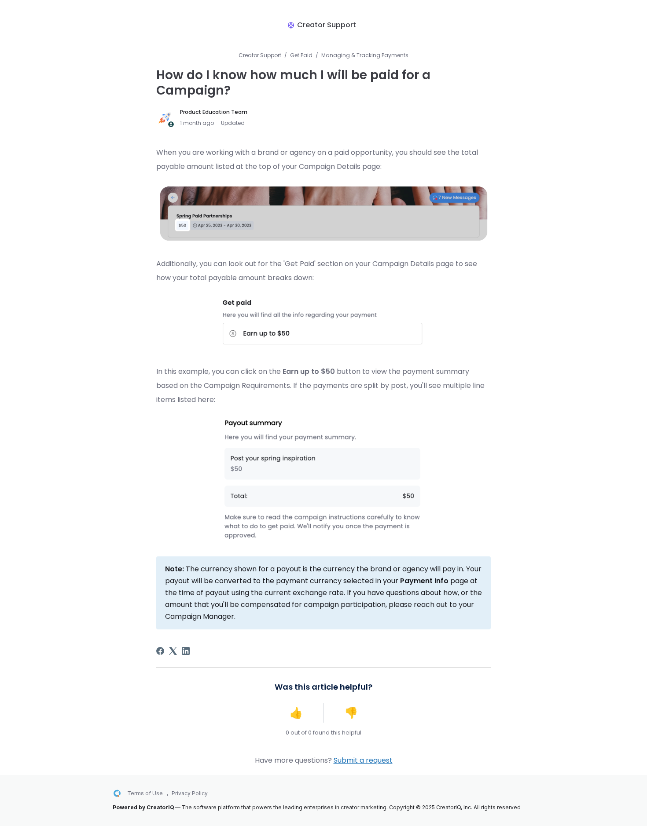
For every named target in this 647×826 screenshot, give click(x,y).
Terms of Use (145, 793)
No (351, 713)
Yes (296, 713)
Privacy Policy (190, 793)
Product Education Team (213, 112)
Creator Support (260, 55)
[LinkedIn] (186, 651)
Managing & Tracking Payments (364, 55)
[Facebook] (160, 651)
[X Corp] (173, 651)
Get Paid (301, 55)
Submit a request (363, 760)
